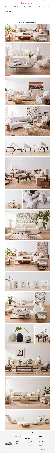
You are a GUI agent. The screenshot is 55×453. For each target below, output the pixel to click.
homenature (27, 3)
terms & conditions (41, 450)
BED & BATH (12, 6)
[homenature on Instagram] (28, 438)
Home (6, 8)
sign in (40, 0)
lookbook (9, 0)
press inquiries (29, 445)
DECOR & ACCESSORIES (20, 6)
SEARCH (48, 6)
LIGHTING (25, 6)
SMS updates (40, 444)
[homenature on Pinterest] (29, 438)
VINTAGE (30, 6)
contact (40, 442)
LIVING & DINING (7, 6)
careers (28, 446)
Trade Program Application (41, 448)
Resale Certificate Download (42, 449)
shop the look (7, 75)
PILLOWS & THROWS (16, 6)
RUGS (34, 6)
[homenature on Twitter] (25, 438)
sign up (40, 436)
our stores (6, 0)
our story (29, 442)
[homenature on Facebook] (26, 438)
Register (43, 0)
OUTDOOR (39, 6)
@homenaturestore (14, 19)
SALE (43, 6)
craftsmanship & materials (30, 444)
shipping (40, 446)
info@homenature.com (11, 17)
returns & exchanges (41, 445)
